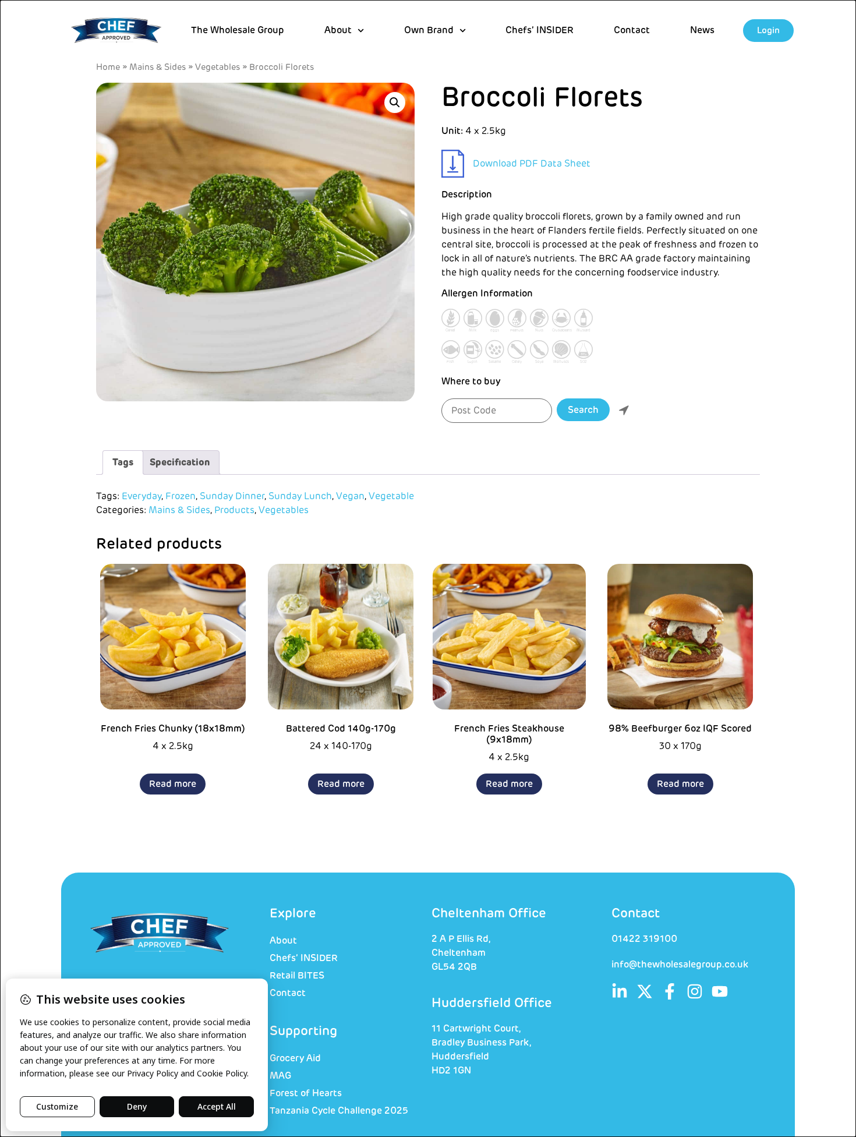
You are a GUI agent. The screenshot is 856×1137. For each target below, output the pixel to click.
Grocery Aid (295, 1058)
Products (234, 510)
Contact (632, 30)
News (702, 30)
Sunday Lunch (300, 496)
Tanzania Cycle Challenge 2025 (339, 1110)
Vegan (350, 496)
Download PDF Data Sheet (531, 163)
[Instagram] (695, 991)
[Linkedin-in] (619, 991)
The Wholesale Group (237, 30)
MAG (280, 1075)
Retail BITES (297, 975)
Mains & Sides (157, 67)
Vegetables (217, 67)
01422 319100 (644, 939)
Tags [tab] (122, 462)
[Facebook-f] (670, 991)
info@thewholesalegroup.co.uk (679, 964)
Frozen (180, 496)
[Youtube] (720, 991)
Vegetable (391, 496)
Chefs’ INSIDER (539, 30)
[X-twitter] (644, 991)
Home (108, 67)
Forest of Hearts (306, 1093)
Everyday (141, 496)
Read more (172, 784)
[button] (394, 102)
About (283, 940)
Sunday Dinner (232, 496)
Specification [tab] (180, 462)
